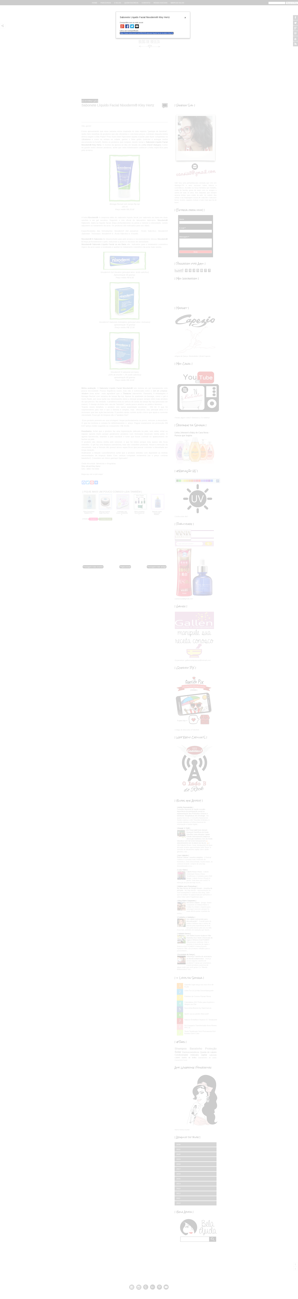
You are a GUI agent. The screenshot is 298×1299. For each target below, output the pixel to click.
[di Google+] (122, 28)
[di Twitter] (132, 28)
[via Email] (136, 28)
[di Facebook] (127, 28)
